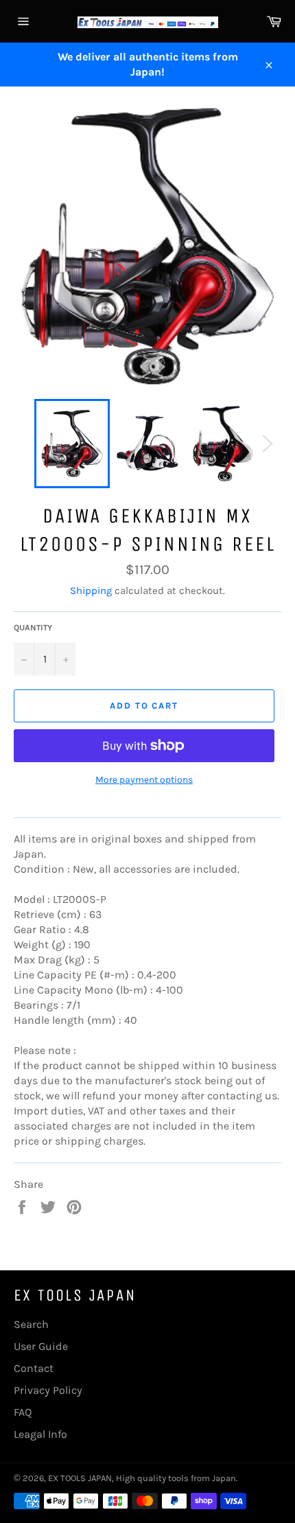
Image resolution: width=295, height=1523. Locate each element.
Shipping (91, 590)
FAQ (23, 1412)
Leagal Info (40, 1434)
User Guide (41, 1346)
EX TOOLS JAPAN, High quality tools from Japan (142, 1478)
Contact (34, 1368)
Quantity (33, 627)
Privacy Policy (48, 1390)
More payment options (144, 780)
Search (31, 1324)
